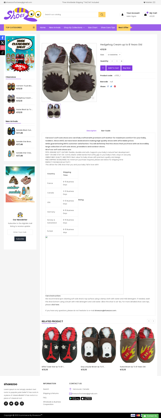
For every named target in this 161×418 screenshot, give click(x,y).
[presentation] (149, 321)
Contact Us (151, 416)
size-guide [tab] (105, 131)
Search (46, 389)
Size (102, 55)
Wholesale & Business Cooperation (52, 403)
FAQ (44, 397)
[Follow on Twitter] (2, 42)
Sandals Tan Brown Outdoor (24, 141)
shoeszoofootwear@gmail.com (84, 393)
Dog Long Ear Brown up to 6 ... (24, 98)
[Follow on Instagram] (2, 47)
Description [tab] (91, 131)
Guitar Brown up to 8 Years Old (24, 110)
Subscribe (20, 239)
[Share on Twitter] (111, 86)
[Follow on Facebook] (2, 37)
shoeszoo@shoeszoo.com (105, 310)
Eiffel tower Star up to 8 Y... (24, 86)
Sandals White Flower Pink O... (24, 130)
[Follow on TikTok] (2, 52)
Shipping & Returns (51, 393)
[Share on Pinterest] (115, 86)
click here (55, 304)
